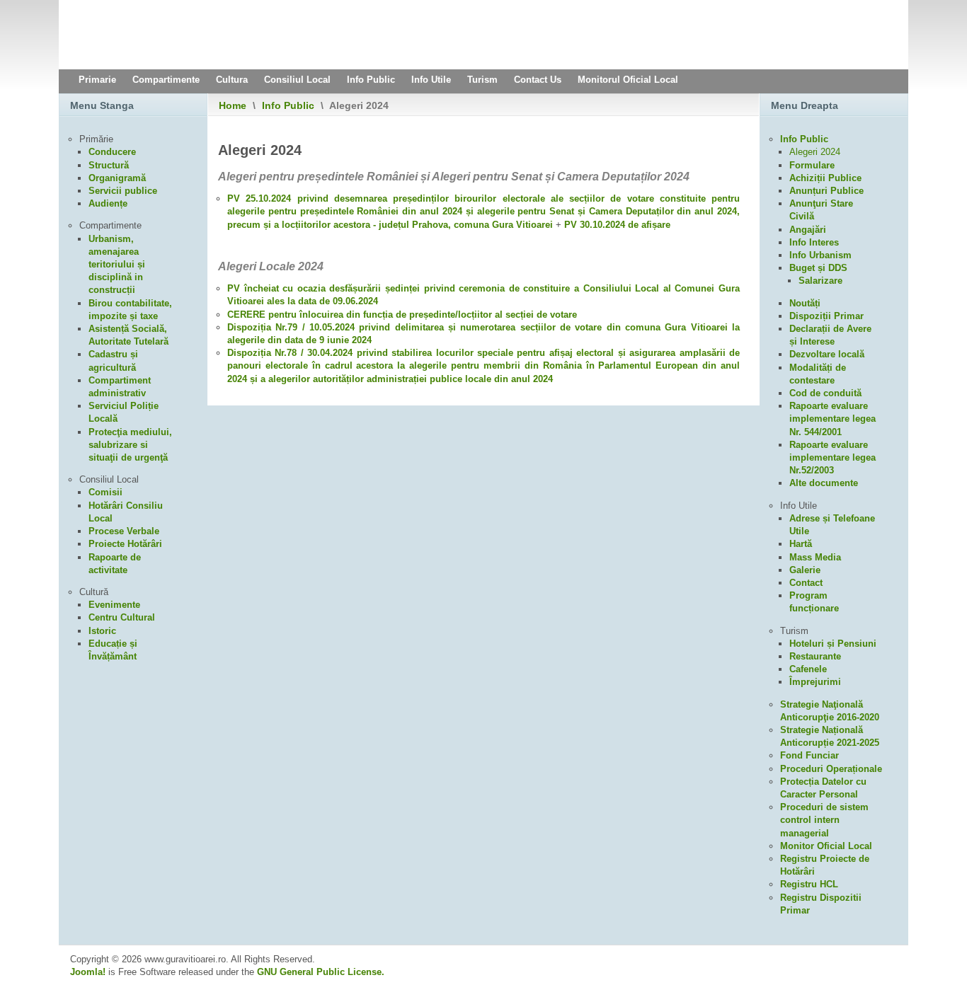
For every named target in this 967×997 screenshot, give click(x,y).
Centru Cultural (121, 617)
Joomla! (87, 972)
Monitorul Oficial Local (628, 79)
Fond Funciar (809, 755)
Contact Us (537, 79)
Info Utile (431, 79)
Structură (108, 165)
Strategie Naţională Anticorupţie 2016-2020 (829, 710)
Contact (806, 582)
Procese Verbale (123, 531)
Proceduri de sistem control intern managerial (824, 820)
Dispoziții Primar (826, 316)
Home (232, 105)
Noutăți (804, 303)
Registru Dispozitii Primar (821, 904)
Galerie (804, 570)
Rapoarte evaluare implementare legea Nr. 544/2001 (832, 418)
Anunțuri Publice (826, 190)
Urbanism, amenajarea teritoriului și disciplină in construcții (116, 265)
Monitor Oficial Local (826, 846)
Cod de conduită (825, 393)
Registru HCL (809, 884)
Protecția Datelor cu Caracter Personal (823, 788)
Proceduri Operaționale (831, 768)
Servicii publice (122, 190)
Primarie (97, 79)
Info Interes (814, 242)
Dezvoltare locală (826, 354)
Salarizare (820, 280)
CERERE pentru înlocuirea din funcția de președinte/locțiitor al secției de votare (402, 314)
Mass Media (815, 557)
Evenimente (114, 604)
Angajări (807, 229)
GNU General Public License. (320, 972)
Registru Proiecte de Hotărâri (824, 865)
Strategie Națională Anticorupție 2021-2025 (829, 736)
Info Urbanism (820, 255)
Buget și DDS (818, 268)
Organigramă (117, 178)
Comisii (105, 492)
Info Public (371, 79)
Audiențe (107, 203)
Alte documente (823, 483)
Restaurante (815, 656)
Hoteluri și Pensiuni (832, 643)
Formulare (812, 165)
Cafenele (808, 669)
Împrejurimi (815, 681)
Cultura (232, 79)
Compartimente (166, 79)
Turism (482, 79)
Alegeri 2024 (814, 151)
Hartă (800, 543)
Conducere (112, 151)
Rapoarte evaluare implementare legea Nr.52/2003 (832, 457)
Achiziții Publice (825, 178)
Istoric (102, 631)
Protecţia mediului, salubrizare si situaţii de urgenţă (130, 445)
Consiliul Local (297, 79)
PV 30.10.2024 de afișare (617, 224)
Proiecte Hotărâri (125, 543)
